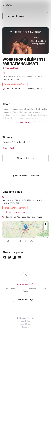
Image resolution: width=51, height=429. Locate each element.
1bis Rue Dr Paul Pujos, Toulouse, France (24, 217)
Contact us (25, 327)
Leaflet (36, 237)
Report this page (25, 324)
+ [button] (45, 223)
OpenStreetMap (44, 237)
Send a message (25, 299)
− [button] (45, 227)
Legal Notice (25, 321)
